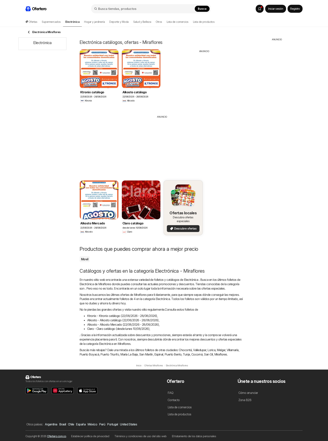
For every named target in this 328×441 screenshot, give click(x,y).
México (92, 424)
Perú (102, 424)
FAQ (170, 393)
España (81, 424)
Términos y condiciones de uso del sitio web (140, 436)
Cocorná (197, 354)
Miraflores (220, 354)
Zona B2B (245, 400)
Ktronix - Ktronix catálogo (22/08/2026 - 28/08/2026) (122, 316)
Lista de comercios (177, 21)
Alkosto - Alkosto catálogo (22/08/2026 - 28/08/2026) (123, 320)
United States (128, 424)
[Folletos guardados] (260, 9)
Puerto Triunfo (109, 354)
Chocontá (185, 350)
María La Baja (129, 354)
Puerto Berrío (173, 354)
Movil (84, 259)
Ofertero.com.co (56, 436)
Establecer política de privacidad (90, 436)
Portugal (112, 424)
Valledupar (199, 350)
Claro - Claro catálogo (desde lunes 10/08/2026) (118, 329)
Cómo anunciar (248, 393)
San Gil (208, 354)
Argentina (51, 424)
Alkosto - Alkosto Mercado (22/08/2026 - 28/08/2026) (123, 324)
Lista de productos (204, 21)
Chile (71, 424)
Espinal (158, 354)
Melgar (221, 350)
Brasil (62, 424)
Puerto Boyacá (89, 354)
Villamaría (233, 350)
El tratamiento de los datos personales (194, 436)
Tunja (186, 354)
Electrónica (191, 280)
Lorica (211, 350)
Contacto (174, 400)
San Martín (146, 354)
